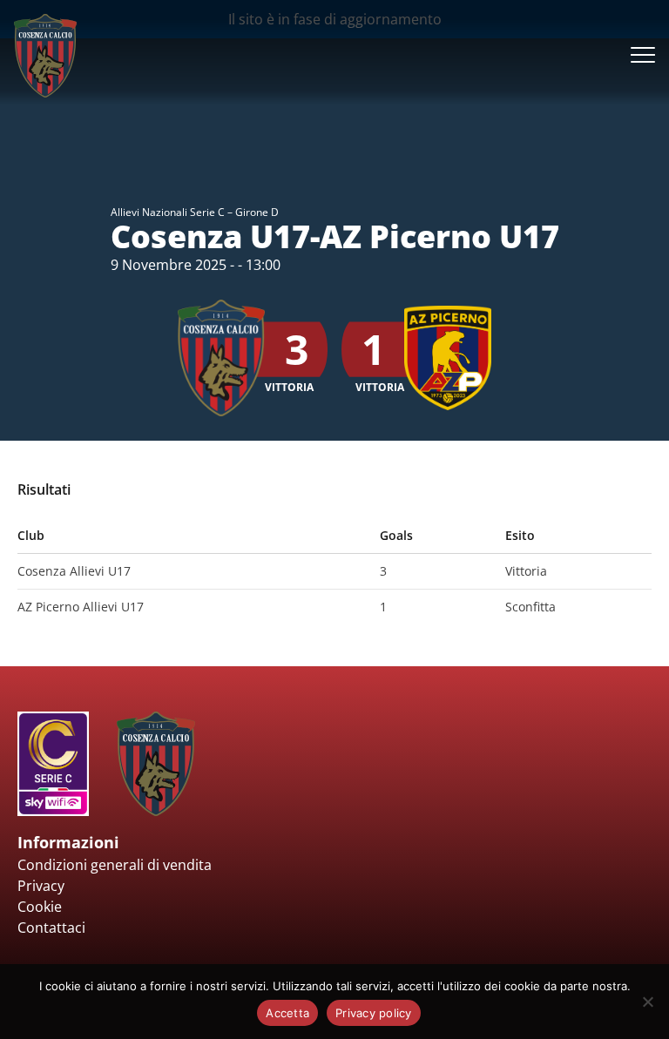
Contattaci (51, 927)
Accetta (287, 1013)
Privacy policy (373, 1013)
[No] (647, 1001)
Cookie (39, 906)
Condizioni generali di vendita (114, 864)
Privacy (40, 885)
